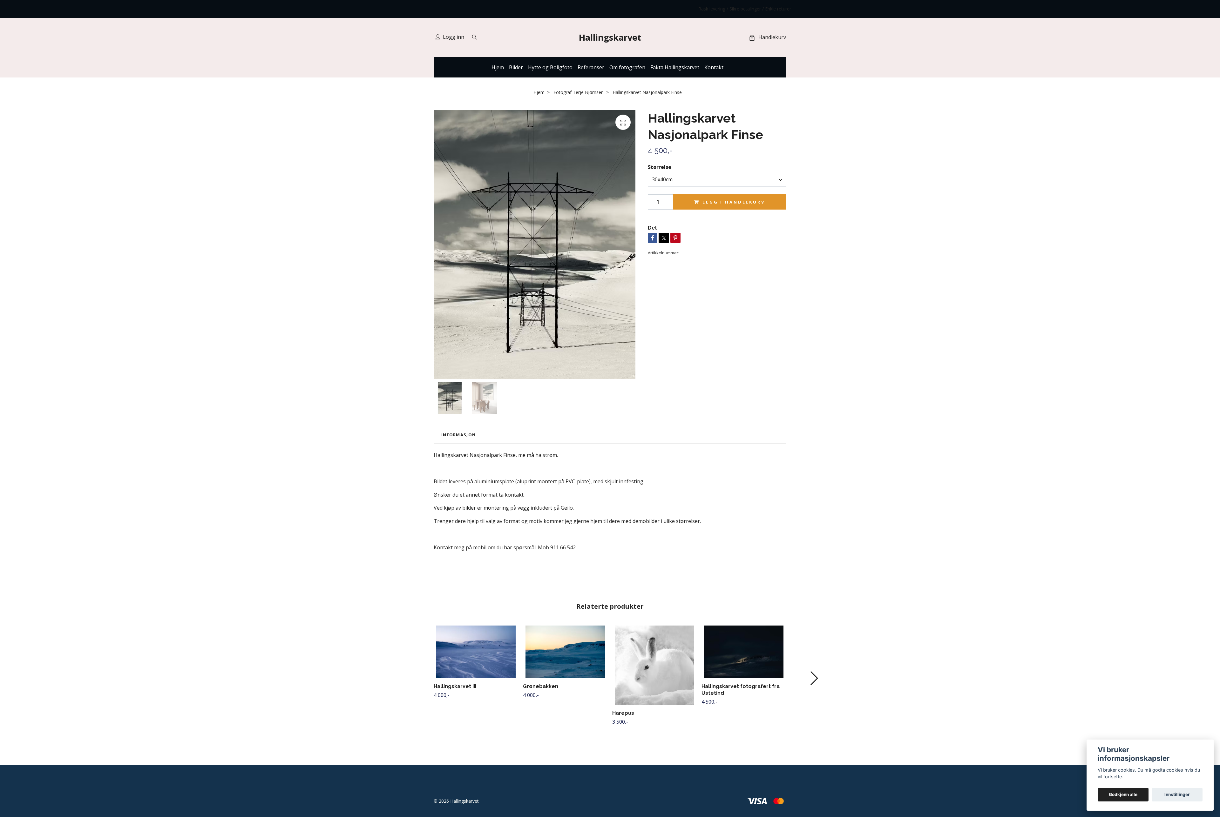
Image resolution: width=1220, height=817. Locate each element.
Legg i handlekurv (733, 202)
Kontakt (713, 67)
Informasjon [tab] (458, 435)
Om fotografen (627, 67)
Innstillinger (1177, 794)
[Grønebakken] (565, 652)
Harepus (623, 713)
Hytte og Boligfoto (550, 67)
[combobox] (717, 180)
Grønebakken (540, 686)
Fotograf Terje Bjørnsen (578, 92)
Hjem (497, 67)
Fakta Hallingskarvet (674, 67)
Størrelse (659, 167)
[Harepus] (654, 665)
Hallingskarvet (610, 37)
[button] (814, 678)
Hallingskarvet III (455, 686)
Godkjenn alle (1123, 794)
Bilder (516, 67)
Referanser (591, 67)
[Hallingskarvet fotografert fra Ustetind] (744, 652)
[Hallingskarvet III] (476, 652)
